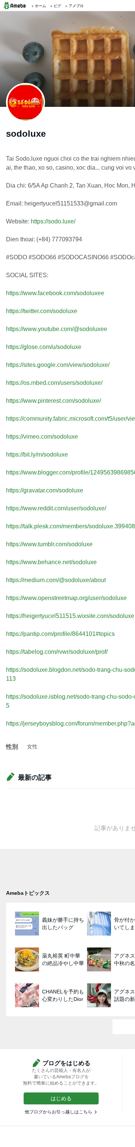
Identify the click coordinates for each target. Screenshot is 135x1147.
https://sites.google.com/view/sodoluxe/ (58, 365)
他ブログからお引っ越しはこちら (58, 1111)
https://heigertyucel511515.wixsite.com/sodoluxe (70, 616)
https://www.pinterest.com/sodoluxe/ (53, 401)
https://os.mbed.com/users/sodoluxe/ (54, 383)
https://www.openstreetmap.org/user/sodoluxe (66, 598)
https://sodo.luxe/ (53, 221)
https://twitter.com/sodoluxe (41, 311)
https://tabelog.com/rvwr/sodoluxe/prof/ (57, 652)
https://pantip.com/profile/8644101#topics (60, 634)
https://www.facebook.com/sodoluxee (55, 293)
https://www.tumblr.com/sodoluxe (49, 544)
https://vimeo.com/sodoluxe (42, 436)
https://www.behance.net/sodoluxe (51, 562)
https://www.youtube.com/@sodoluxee (56, 329)
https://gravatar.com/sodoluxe (44, 490)
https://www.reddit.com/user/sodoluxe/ (56, 508)
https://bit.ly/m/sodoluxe (37, 454)
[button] (61, 1098)
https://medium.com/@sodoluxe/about (56, 580)
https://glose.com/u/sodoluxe (43, 347)
